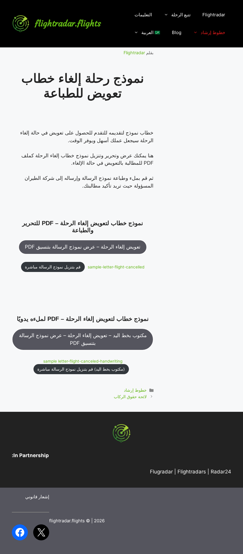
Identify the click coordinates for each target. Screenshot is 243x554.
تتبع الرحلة (181, 14)
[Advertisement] (198, 148)
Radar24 (221, 472)
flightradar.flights (68, 23)
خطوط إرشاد (213, 32)
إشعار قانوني (37, 496)
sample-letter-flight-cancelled (116, 267)
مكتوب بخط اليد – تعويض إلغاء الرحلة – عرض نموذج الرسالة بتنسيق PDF (83, 339)
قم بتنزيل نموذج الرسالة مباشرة (53, 267)
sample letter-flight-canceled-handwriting (82, 361)
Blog (176, 32)
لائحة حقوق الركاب (130, 396)
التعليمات (143, 14)
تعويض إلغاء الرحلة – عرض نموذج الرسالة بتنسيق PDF (82, 247)
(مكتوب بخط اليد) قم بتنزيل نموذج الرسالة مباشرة (81, 369)
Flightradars (192, 472)
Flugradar (161, 472)
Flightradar (213, 14)
